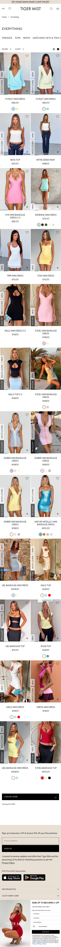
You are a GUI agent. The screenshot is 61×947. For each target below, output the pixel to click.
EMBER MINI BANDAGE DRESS (15, 459)
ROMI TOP (46, 646)
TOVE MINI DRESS (45, 829)
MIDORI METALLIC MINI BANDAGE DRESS (45, 523)
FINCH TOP (46, 889)
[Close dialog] (59, 902)
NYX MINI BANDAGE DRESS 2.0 (15, 216)
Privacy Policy (36, 944)
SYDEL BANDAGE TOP (46, 768)
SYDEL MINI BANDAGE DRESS (46, 332)
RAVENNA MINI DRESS (46, 214)
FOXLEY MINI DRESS (15, 99)
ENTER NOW (45, 932)
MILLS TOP (46, 585)
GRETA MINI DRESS (45, 707)
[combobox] (35, 926)
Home (4, 17)
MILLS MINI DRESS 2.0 (15, 330)
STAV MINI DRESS (45, 275)
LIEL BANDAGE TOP (15, 646)
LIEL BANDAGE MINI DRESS (15, 585)
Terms (44, 944)
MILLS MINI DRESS (15, 707)
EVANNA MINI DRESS (15, 889)
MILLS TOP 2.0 (15, 394)
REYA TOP (15, 159)
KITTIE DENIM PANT (46, 159)
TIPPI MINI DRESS (15, 275)
